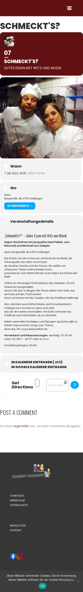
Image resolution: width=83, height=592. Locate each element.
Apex (46, 339)
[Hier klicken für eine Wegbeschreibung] (75, 385)
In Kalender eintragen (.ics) (36, 362)
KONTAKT (16, 530)
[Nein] (78, 581)
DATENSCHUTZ (19, 505)
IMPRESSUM (17, 500)
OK (43, 586)
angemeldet (21, 426)
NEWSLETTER (18, 525)
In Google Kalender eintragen (38, 367)
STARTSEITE (17, 495)
